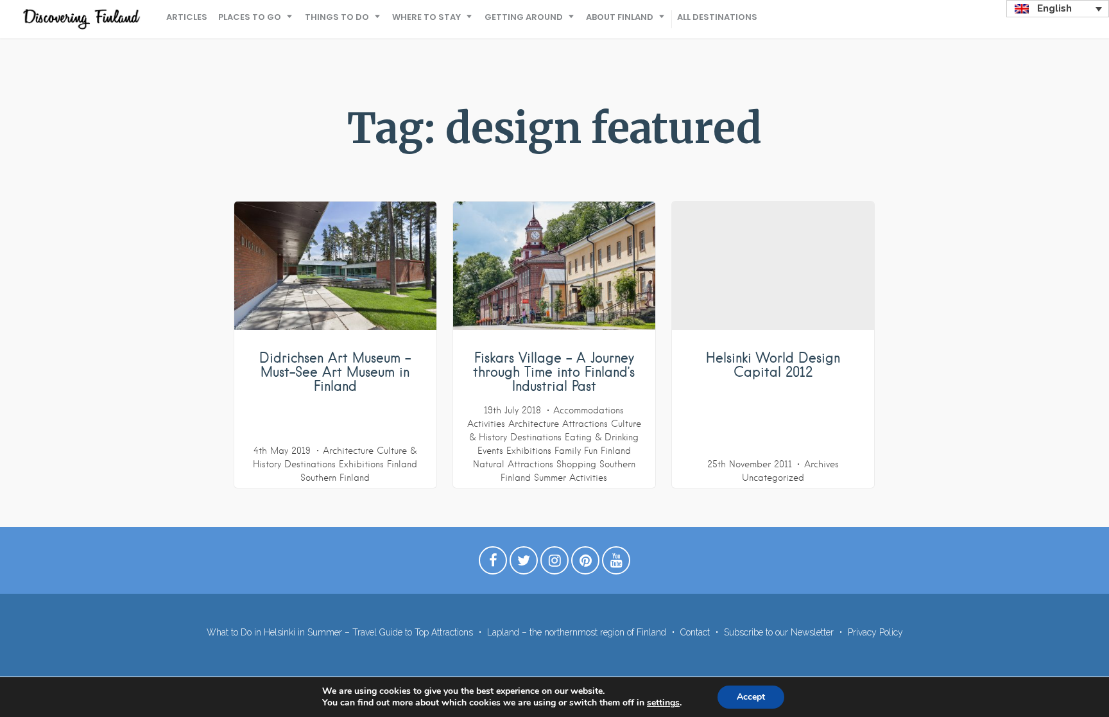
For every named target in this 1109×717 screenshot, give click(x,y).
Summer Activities (570, 477)
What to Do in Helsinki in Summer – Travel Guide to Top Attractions (340, 632)
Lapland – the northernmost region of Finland (576, 632)
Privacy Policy (875, 632)
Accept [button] (751, 697)
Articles (186, 17)
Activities (486, 424)
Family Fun (575, 450)
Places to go (249, 17)
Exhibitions (361, 464)
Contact (695, 632)
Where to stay (426, 17)
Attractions (585, 424)
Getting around (524, 17)
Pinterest (585, 564)
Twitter (524, 564)
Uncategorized (773, 477)
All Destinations (717, 17)
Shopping (576, 464)
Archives (821, 464)
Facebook (493, 564)
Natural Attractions (513, 464)
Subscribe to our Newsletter (779, 632)
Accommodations (588, 410)
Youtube (616, 564)
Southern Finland (335, 477)
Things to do (337, 17)
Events (490, 450)
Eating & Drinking (602, 437)
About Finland (619, 17)
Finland (402, 464)
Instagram (554, 564)
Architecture (348, 450)
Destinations (310, 464)
